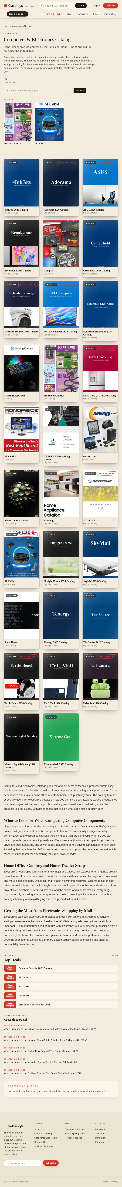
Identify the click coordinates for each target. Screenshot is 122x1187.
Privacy (114, 1181)
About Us (39, 1129)
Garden (96, 14)
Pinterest (100, 1142)
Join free (110, 5)
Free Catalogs (16, 14)
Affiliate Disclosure (43, 1146)
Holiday (67, 14)
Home (6, 26)
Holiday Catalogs (73, 1137)
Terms (105, 1181)
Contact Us (40, 1142)
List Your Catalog (43, 1133)
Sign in (97, 5)
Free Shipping (82, 14)
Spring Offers (110, 14)
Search (81, 5)
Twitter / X (100, 1133)
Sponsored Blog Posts (45, 1137)
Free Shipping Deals (75, 1133)
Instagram (100, 1137)
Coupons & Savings (75, 1129)
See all (115, 955)
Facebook (100, 1129)
